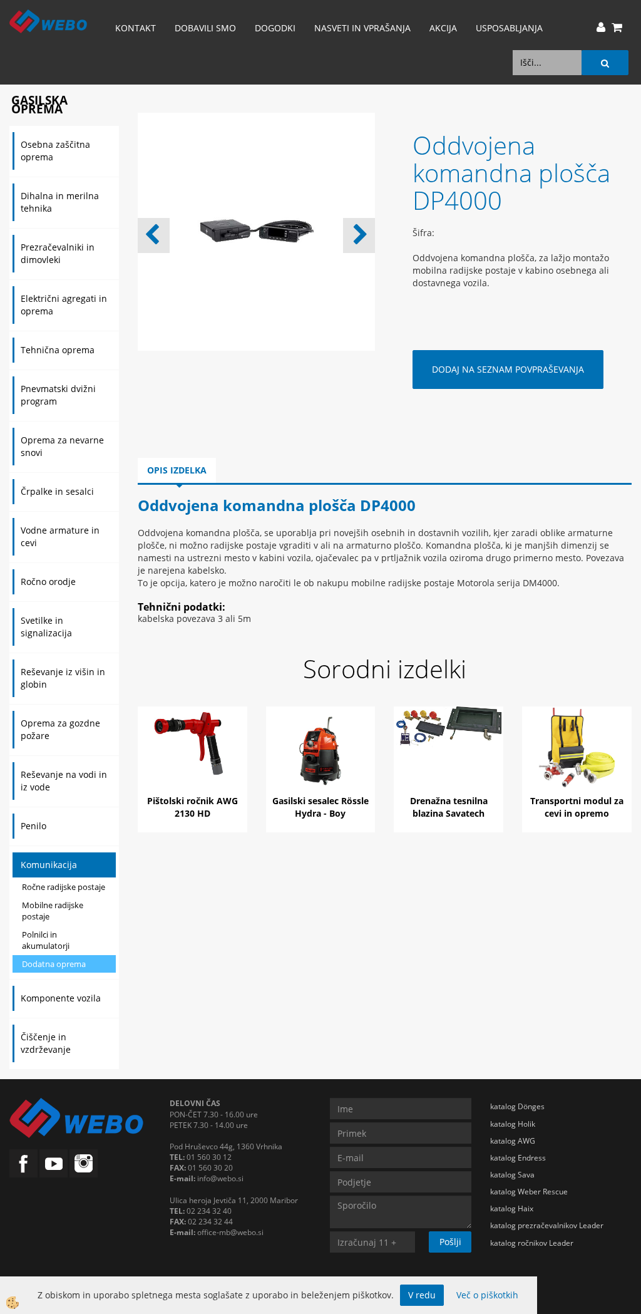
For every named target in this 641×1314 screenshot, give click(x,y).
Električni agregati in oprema (64, 304)
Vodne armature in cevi (60, 536)
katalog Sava (512, 1174)
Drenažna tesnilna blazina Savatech (449, 807)
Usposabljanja (509, 28)
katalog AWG (512, 1141)
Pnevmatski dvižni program (58, 395)
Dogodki (275, 28)
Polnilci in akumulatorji (45, 940)
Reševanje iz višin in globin (63, 678)
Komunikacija (49, 865)
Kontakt (135, 28)
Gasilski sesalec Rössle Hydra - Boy (320, 807)
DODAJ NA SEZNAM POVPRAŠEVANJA (508, 369)
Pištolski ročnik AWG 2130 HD (192, 807)
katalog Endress (518, 1157)
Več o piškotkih (487, 1295)
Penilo (33, 826)
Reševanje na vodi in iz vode (64, 780)
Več (192, 756)
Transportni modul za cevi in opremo (576, 807)
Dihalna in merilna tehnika (60, 202)
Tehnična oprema (58, 350)
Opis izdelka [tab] (177, 470)
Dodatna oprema (54, 964)
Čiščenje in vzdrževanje (46, 1043)
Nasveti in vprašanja (362, 28)
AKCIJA (443, 28)
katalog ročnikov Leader (531, 1243)
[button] (359, 235)
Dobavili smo (205, 28)
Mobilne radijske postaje (52, 911)
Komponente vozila (61, 998)
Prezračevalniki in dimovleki (58, 253)
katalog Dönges (517, 1106)
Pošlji (450, 1242)
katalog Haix (511, 1208)
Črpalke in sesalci (57, 491)
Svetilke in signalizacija (46, 626)
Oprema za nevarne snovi (62, 446)
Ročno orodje (48, 581)
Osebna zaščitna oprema (55, 150)
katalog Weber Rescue (529, 1191)
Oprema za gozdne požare (60, 729)
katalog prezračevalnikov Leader (546, 1225)
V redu (422, 1295)
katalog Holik (512, 1124)
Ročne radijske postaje (63, 886)
